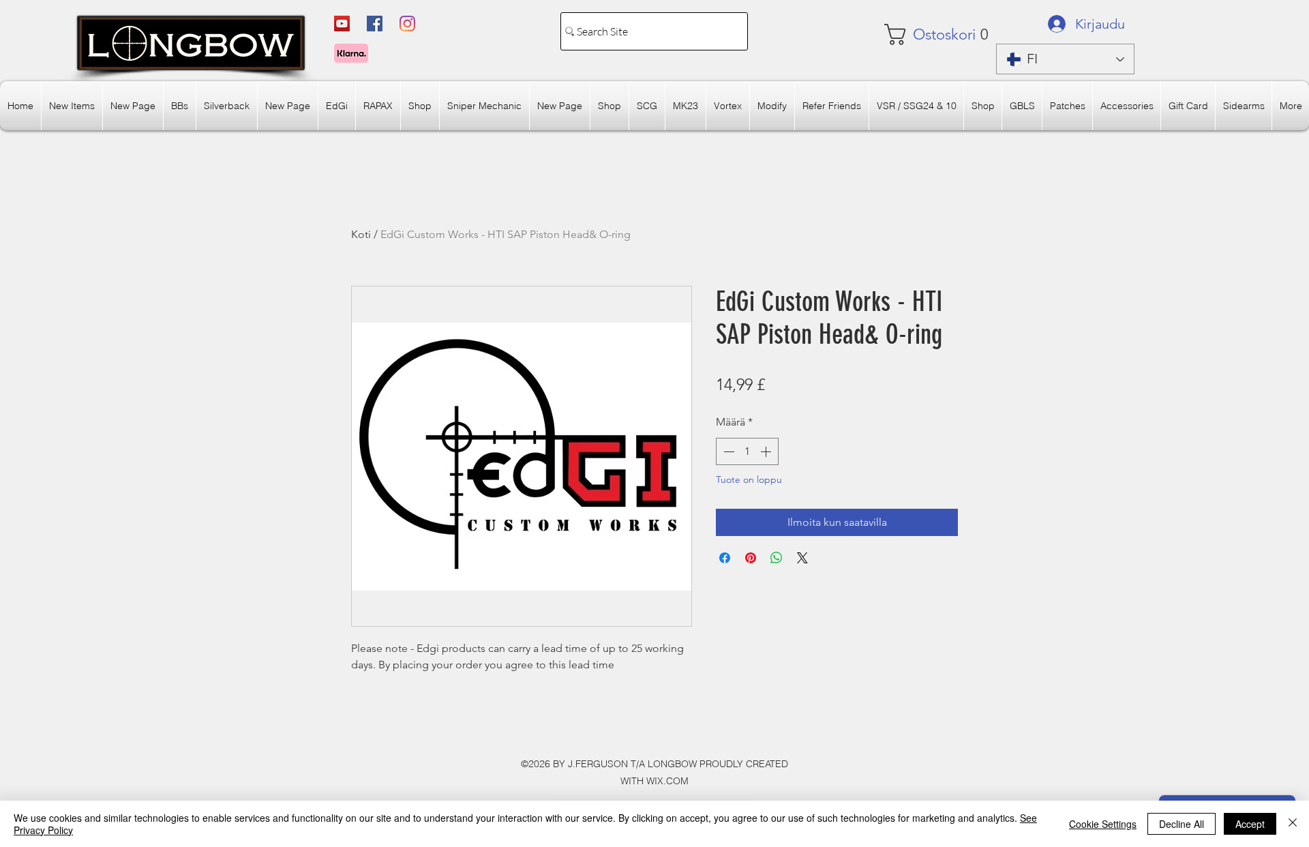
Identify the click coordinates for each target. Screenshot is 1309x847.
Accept (1250, 824)
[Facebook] (374, 23)
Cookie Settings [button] (1103, 824)
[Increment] (767, 451)
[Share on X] (802, 558)
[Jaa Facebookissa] (725, 558)
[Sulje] (1292, 824)
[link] (924, 34)
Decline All (1181, 824)
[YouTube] (342, 23)
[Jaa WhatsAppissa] (776, 558)
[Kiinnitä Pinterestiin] (750, 558)
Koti (361, 234)
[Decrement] (727, 451)
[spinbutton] (747, 451)
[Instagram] (407, 23)
